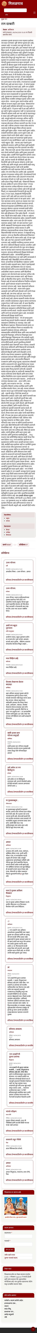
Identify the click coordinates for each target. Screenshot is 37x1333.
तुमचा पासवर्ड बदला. (11, 1257)
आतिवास (11, 29)
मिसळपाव (15, 4)
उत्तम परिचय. (11, 588)
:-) (8, 921)
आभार (8, 842)
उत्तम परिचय (10, 562)
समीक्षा (8, 532)
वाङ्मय (7, 518)
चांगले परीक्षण (11, 1111)
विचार (8, 529)
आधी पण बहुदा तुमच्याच (11, 627)
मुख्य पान (4, 19)
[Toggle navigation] (34, 12)
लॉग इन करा (23, 579)
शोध (6, 14)
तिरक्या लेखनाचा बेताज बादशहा (14, 683)
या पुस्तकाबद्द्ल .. (12, 800)
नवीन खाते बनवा (10, 1254)
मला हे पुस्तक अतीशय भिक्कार (14, 892)
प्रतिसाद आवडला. (15, 1029)
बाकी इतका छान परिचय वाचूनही (14, 734)
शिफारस (8, 535)
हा (21, 873)
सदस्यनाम (7, 1233)
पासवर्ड (6, 1241)
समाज (8, 521)
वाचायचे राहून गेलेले (13, 1139)
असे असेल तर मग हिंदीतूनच (14, 769)
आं (8, 967)
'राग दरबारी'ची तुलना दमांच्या (14, 1055)
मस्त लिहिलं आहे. (12, 658)
